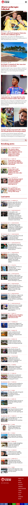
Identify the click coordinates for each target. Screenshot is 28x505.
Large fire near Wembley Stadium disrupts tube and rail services (15, 316)
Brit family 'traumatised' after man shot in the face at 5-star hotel (13, 65)
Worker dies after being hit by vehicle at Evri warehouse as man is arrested (15, 394)
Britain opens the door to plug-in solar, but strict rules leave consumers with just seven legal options (15, 204)
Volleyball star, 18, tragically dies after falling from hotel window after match (13, 97)
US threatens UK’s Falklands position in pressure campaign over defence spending (15, 359)
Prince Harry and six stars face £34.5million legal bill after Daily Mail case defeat (15, 162)
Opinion (20, 496)
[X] (10, 504)
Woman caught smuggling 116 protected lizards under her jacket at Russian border (15, 445)
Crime (25, 42)
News (13, 158)
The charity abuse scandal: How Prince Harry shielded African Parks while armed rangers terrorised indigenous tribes (15, 152)
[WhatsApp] (14, 504)
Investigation (23, 108)
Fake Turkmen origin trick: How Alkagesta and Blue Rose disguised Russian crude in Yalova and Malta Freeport (15, 297)
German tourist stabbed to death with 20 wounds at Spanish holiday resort (15, 385)
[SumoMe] (26, 504)
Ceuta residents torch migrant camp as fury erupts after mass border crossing (15, 334)
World (13, 330)
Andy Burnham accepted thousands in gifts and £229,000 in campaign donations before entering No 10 (15, 181)
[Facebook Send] (6, 504)
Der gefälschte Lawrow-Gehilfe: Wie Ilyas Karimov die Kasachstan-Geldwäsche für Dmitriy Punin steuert (15, 246)
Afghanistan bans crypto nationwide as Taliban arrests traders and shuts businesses (15, 368)
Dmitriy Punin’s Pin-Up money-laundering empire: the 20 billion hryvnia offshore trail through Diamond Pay (15, 287)
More (13, 167)
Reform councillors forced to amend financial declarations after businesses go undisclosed (15, 237)
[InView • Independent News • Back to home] (5, 2)
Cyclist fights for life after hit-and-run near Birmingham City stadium (15, 419)
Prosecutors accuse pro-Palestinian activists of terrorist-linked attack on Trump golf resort (15, 377)
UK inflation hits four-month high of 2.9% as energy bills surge (14, 190)
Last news (5, 196)
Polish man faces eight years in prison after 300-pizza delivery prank (15, 453)
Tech (19, 494)
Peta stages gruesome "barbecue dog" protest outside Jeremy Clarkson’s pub (15, 462)
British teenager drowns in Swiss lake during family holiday (15, 402)
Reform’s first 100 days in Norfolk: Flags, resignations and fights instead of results (15, 268)
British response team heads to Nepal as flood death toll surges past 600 (15, 342)
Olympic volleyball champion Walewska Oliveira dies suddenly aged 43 (13, 33)
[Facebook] (2, 504)
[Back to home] (6, 482)
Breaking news (7, 143)
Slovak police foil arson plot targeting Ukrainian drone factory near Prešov (15, 436)
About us (20, 478)
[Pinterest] (18, 504)
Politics (14, 177)
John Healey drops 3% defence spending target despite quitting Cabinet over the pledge (15, 351)
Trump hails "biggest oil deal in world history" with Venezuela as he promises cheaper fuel (15, 325)
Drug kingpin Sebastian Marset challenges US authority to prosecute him (14, 428)
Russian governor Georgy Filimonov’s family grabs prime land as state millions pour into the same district (15, 307)
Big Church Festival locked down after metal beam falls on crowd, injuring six (15, 410)
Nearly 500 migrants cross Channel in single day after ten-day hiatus (15, 470)
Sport (25, 11)
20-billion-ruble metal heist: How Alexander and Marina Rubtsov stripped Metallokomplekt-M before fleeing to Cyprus (15, 277)
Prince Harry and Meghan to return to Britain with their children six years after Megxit (15, 171)
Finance (14, 187)
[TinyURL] (22, 504)
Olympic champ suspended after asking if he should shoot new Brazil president (13, 130)
